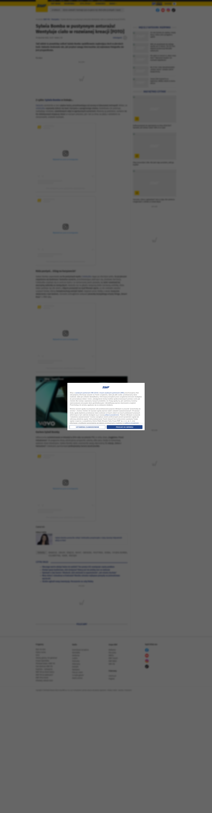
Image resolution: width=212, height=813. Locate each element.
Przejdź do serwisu (124, 427)
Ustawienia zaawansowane (87, 427)
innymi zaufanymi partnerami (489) (112, 393)
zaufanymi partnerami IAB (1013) (86, 393)
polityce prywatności (112, 415)
